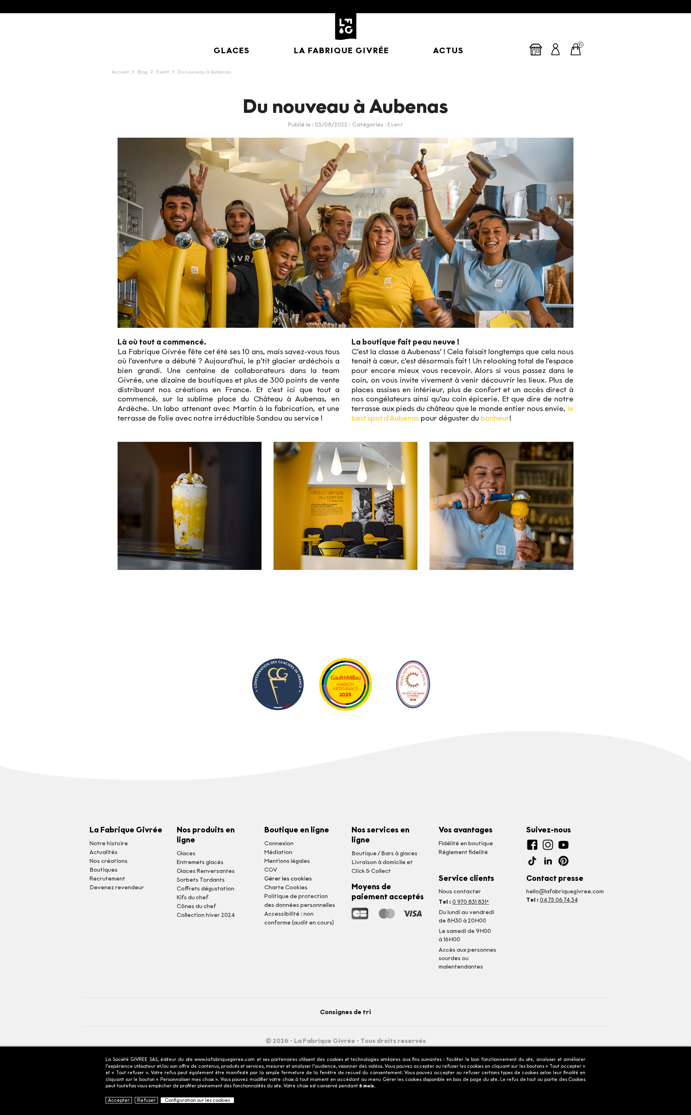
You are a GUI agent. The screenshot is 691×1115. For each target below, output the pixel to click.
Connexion (279, 843)
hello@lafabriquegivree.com (565, 891)
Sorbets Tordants (201, 879)
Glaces (232, 50)
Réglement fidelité (463, 852)
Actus (448, 50)
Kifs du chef (192, 897)
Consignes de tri (345, 1012)
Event (395, 124)
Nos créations (109, 861)
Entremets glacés (200, 862)
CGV (270, 869)
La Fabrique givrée (341, 50)
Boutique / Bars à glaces (384, 853)
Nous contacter (460, 891)
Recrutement (107, 878)
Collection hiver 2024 (206, 915)
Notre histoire (109, 843)
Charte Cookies (286, 887)
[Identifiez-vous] (556, 48)
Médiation (278, 852)
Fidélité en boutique (466, 843)
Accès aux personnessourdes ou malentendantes (467, 958)
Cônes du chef (196, 906)
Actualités (104, 852)
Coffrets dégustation (205, 888)
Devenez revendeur (117, 887)
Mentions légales (287, 861)
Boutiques (104, 869)
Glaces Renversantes (206, 871)
